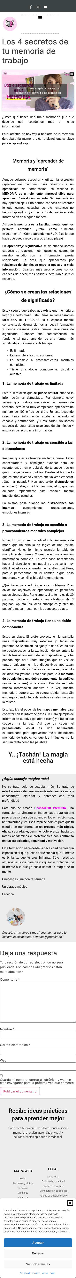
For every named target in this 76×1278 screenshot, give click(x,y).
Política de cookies (29, 1273)
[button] (70, 1203)
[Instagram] (38, 7)
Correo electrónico (15, 1044)
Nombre (7, 1029)
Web (3, 1060)
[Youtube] (45, 7)
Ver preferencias (38, 1264)
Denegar (38, 1253)
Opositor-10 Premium (50, 808)
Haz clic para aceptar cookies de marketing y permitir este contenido (38, 90)
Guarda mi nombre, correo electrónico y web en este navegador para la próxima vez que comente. (37, 1081)
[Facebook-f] (31, 7)
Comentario (10, 979)
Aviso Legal (48, 1273)
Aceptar (38, 1242)
